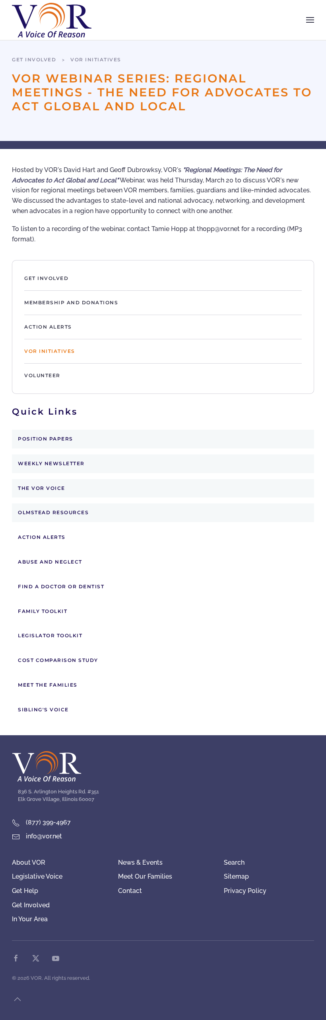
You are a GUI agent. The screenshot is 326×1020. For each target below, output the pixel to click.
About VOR (28, 862)
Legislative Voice (37, 876)
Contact (130, 891)
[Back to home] (51, 20)
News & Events (140, 862)
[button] (310, 20)
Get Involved (46, 278)
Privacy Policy (245, 891)
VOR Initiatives (49, 351)
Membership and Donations (71, 302)
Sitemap (236, 876)
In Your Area (30, 919)
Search (234, 862)
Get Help (25, 891)
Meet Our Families (145, 876)
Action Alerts (48, 327)
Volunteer (42, 375)
